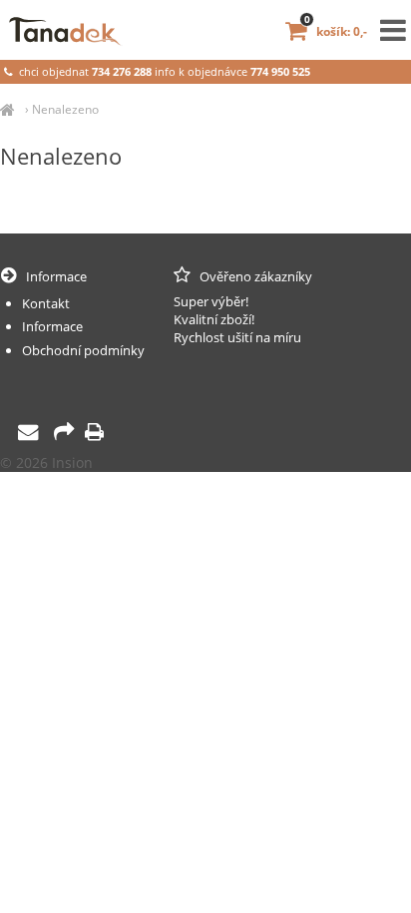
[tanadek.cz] (7, 109)
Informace (52, 326)
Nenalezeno (65, 109)
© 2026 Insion (46, 462)
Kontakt (46, 303)
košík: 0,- (335, 31)
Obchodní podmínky (83, 350)
